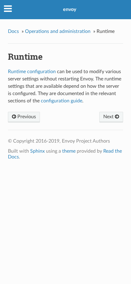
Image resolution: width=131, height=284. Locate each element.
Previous (26, 116)
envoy (69, 9)
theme (69, 151)
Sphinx (37, 151)
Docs (13, 31)
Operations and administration (57, 31)
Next (109, 116)
